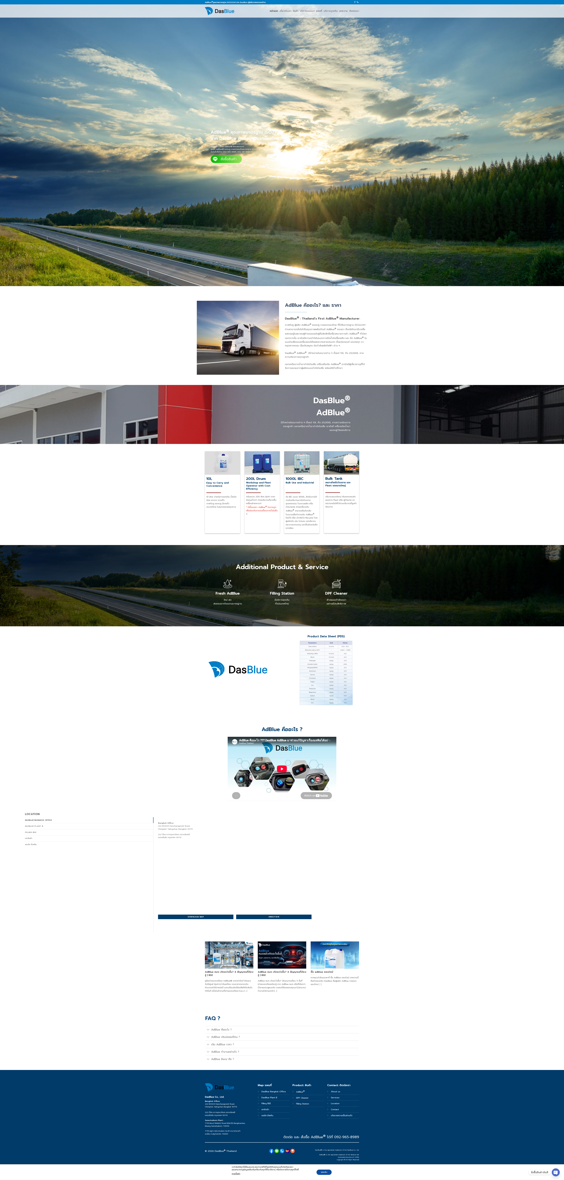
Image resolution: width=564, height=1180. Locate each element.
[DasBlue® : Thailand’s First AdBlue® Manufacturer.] (219, 11)
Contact (335, 1109)
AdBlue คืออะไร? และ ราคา (313, 305)
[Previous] (204, 970)
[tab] (89, 820)
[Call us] (358, 2)
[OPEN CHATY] (556, 1172)
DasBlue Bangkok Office (274, 1091)
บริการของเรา (307, 11)
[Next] (359, 970)
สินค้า (295, 11)
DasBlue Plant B (269, 1097)
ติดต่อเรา (354, 11)
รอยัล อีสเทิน (267, 1115)
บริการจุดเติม (331, 11)
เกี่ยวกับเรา (285, 11)
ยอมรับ (324, 1172)
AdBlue (300, 1091)
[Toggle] (208, 1030)
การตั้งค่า (236, 1173)
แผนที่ (319, 11)
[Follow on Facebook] (355, 2)
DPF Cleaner (302, 1097)
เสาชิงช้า (265, 1109)
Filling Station (302, 1103)
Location (335, 1103)
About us (335, 1091)
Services (335, 1097)
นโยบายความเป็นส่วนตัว (341, 1115)
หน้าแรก (274, 11)
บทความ (343, 11)
